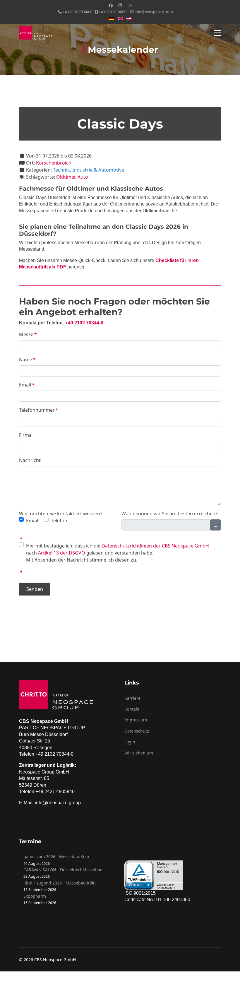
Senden (34, 589)
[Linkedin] (120, 5)
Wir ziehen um (138, 753)
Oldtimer (65, 177)
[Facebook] (111, 5)
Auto (83, 177)
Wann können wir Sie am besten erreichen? (169, 513)
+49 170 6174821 (113, 11)
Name (27, 359)
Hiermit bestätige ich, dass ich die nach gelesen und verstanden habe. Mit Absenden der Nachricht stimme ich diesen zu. (117, 553)
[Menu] (217, 33)
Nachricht (30, 460)
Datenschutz (136, 731)
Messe (28, 334)
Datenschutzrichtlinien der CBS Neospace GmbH (155, 546)
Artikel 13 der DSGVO (61, 553)
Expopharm (34, 896)
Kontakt (131, 709)
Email (27, 384)
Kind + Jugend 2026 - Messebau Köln (59, 883)
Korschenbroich (53, 163)
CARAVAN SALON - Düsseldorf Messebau (63, 869)
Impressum (135, 720)
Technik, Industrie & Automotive (88, 170)
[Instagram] (129, 5)
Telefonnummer (38, 410)
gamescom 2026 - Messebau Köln (56, 856)
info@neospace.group (154, 11)
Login (129, 742)
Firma (25, 435)
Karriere (132, 698)
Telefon (59, 520)
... (215, 525)
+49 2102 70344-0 (77, 11)
